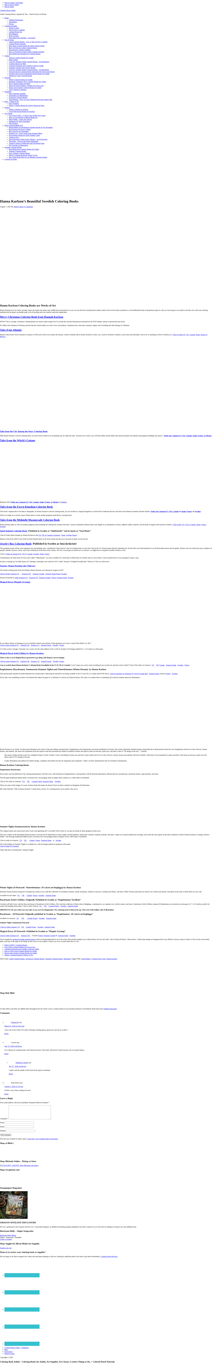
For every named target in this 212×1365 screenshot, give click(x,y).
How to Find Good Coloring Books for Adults (20, 951)
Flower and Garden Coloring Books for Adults (20, 953)
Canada (29, 554)
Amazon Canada (38, 574)
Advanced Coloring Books (35, 959)
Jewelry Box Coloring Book (15, 543)
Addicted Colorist (21, 1063)
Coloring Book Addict (8, 10)
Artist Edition (86, 959)
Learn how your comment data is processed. (42, 1139)
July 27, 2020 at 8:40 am (17, 1066)
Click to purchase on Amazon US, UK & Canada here (129, 674)
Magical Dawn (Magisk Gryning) (15, 582)
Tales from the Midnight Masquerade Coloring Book (30, 519)
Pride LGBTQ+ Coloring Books (15, 945)
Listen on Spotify (6, 1239)
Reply (6, 1034)
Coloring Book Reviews (109, 1256)
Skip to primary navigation (13, 3)
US (153, 665)
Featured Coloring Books (54, 959)
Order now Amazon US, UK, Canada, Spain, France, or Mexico (188, 436)
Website (3, 1131)
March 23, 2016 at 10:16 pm (14, 1026)
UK (23, 554)
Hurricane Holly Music (8, 1235)
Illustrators (67, 959)
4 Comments (28, 207)
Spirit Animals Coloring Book (13, 531)
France (189, 511)
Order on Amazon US (13, 554)
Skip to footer (9, 7)
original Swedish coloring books (24, 939)
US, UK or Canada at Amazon (49, 535)
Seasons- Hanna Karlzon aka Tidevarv (18, 566)
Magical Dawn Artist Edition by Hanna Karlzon (22, 653)
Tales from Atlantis (11, 330)
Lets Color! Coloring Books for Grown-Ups (19, 947)
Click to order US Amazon (9, 846)
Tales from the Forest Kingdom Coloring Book (26, 506)
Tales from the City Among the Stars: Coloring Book (24, 431)
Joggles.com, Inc (6, 1248)
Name (2, 1123)
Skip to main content (11, 5)
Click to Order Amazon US (9, 574)
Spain (183, 511)
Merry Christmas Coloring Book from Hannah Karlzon (31, 316)
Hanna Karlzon (111, 959)
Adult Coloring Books (17, 959)
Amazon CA (35, 645)
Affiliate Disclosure (110, 1009)
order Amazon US (21, 578)
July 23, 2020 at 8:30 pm (13, 1046)
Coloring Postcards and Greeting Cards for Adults (21, 949)
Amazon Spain (50, 574)
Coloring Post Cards (98, 959)
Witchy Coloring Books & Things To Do (18, 955)
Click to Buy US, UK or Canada (184, 525)
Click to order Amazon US (9, 645)
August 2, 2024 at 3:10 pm (13, 1086)
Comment (4, 1119)
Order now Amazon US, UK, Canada (165, 511)
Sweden (198, 511)
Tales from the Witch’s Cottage (17, 440)
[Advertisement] (106, 177)
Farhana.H (14, 1022)
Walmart (63, 502)
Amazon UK (26, 574)
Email (2, 1127)
